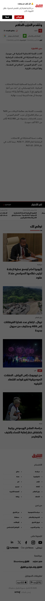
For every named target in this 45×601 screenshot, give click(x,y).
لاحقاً (7, 17)
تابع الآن (19, 17)
